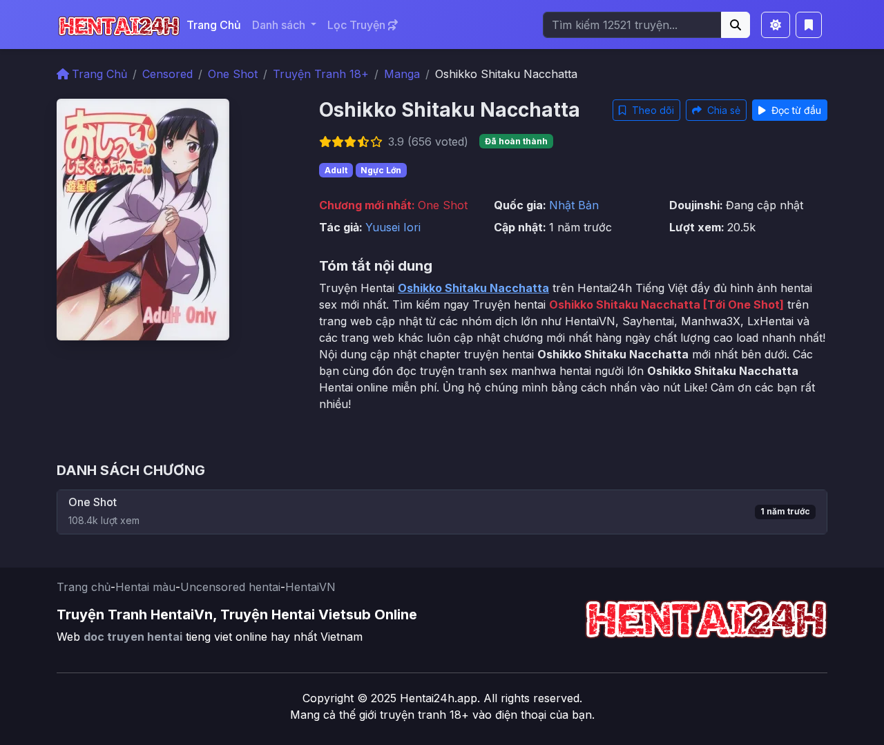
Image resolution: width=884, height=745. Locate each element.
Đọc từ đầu (795, 110)
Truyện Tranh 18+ (321, 74)
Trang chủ (83, 587)
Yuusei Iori (393, 227)
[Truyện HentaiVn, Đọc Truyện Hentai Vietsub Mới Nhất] (119, 24)
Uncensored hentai (230, 587)
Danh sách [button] (280, 25)
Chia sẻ (722, 110)
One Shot (233, 74)
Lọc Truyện (357, 25)
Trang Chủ (213, 25)
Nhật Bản (574, 205)
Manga (402, 74)
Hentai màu (145, 587)
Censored (167, 74)
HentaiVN (310, 587)
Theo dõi (651, 110)
